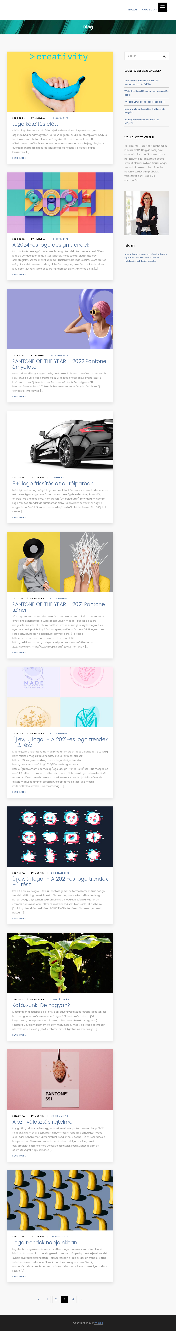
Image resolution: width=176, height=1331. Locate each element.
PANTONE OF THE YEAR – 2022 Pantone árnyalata (59, 364)
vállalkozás (130, 261)
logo (126, 257)
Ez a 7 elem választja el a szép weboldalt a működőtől (141, 82)
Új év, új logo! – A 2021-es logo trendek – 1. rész (60, 881)
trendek (155, 257)
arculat (127, 254)
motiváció (134, 257)
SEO (142, 257)
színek (148, 257)
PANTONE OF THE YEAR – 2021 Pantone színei (58, 607)
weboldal (152, 261)
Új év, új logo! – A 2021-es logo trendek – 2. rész (60, 742)
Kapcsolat (149, 9)
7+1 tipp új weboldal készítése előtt (144, 101)
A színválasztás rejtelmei (43, 1121)
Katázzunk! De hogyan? (41, 1005)
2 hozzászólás (60, 873)
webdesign (141, 261)
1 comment (57, 477)
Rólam (132, 9)
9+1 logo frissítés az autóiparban (53, 483)
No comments (59, 118)
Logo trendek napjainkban (44, 1242)
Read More (19, 158)
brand (135, 254)
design (142, 254)
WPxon (98, 1322)
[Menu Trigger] (162, 7)
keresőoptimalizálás (157, 254)
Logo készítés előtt (35, 124)
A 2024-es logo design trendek (50, 244)
